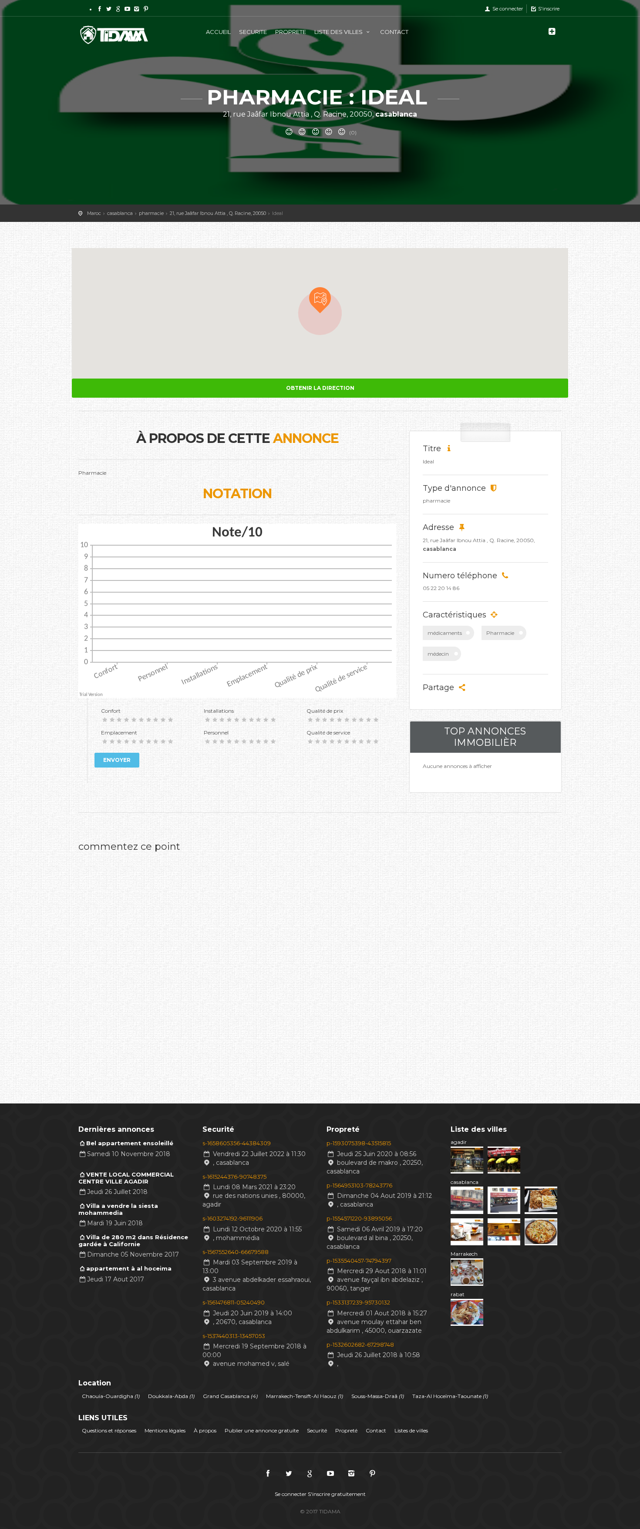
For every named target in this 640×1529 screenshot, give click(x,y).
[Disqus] (237, 966)
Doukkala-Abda (171, 1396)
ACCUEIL (218, 31)
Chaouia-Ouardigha (111, 1396)
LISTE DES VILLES (339, 31)
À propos (205, 1430)
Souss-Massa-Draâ (377, 1396)
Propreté (346, 1430)
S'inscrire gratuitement (337, 1494)
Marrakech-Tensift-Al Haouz (304, 1396)
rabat (458, 1294)
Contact (376, 1430)
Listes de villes (411, 1430)
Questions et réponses (109, 1430)
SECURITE (253, 31)
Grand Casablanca (230, 1396)
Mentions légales (165, 1430)
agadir (459, 1142)
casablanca (464, 1182)
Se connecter (506, 9)
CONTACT (394, 31)
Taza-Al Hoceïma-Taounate (450, 1396)
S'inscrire (548, 9)
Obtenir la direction (320, 388)
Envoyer (117, 760)
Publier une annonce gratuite (262, 1430)
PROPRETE (290, 31)
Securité (317, 1430)
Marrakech (464, 1254)
